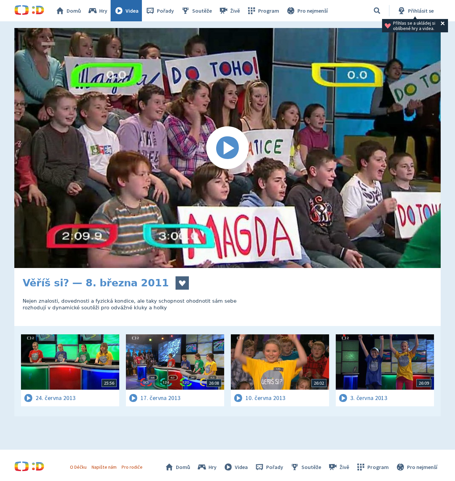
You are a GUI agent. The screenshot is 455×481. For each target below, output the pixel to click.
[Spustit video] (227, 148)
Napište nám (104, 467)
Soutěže (202, 10)
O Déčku (78, 467)
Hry (103, 10)
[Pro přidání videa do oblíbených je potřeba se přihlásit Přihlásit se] (182, 283)
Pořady (165, 10)
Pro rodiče (132, 467)
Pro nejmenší (312, 10)
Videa (132, 10)
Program (268, 10)
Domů (74, 10)
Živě (235, 10)
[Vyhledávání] (377, 10)
